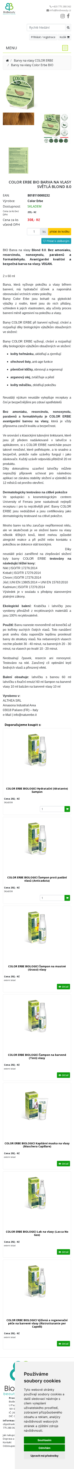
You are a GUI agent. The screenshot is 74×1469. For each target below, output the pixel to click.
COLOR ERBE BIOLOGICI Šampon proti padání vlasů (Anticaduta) (37, 879)
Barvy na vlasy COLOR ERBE (33, 60)
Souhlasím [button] (44, 1440)
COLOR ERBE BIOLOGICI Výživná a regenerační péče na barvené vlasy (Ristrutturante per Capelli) (37, 1323)
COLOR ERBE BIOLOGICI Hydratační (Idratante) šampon (37, 790)
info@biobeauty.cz (60, 10)
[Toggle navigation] (64, 48)
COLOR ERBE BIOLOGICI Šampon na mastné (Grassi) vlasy (37, 967)
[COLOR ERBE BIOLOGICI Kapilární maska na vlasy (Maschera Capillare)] (37, 1114)
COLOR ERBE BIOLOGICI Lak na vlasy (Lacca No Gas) (37, 1233)
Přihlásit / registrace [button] (43, 37)
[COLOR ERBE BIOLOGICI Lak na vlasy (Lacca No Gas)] (37, 1202)
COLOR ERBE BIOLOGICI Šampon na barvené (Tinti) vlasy (37, 1056)
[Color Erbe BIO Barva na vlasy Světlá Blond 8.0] (22, 91)
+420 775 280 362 (61, 6)
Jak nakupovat (11, 1435)
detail (64, 986)
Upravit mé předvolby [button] (44, 1455)
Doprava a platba (12, 1438)
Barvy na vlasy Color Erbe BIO (32, 65)
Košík (63, 37)
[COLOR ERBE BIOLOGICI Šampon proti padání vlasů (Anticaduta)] (37, 848)
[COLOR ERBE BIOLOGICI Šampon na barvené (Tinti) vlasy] (37, 1025)
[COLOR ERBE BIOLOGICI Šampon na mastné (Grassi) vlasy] (37, 937)
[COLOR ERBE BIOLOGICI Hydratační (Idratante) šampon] (37, 759)
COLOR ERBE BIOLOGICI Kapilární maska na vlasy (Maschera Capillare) (37, 1145)
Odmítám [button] (44, 1447)
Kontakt (7, 1442)
